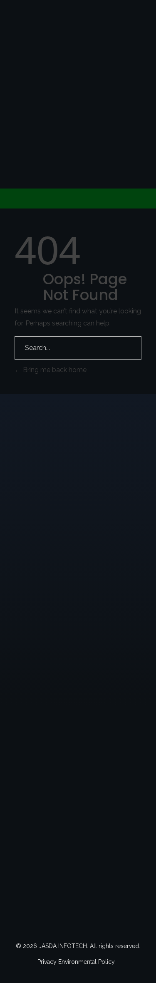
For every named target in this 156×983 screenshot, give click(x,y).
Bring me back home (54, 370)
